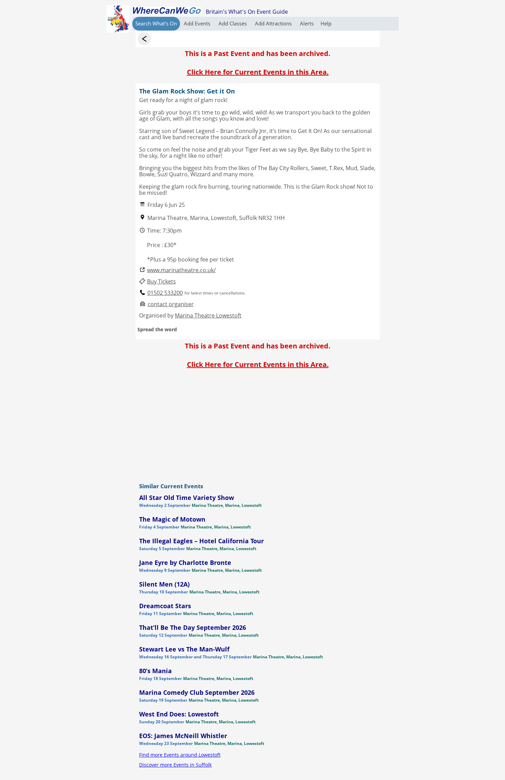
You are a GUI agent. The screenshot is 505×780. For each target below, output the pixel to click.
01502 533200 (165, 293)
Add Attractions (274, 23)
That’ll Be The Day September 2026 (192, 627)
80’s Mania (155, 671)
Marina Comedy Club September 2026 (197, 692)
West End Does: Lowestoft (179, 714)
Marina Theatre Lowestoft (208, 315)
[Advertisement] (258, 424)
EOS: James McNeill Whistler (183, 736)
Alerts (307, 23)
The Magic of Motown (172, 519)
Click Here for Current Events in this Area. (258, 72)
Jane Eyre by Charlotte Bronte (185, 562)
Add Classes (233, 23)
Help (326, 23)
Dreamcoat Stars (165, 606)
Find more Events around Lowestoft (180, 754)
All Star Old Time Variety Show (186, 497)
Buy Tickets (161, 281)
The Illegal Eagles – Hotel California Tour (201, 541)
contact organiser (171, 304)
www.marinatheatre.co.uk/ (181, 270)
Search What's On (156, 23)
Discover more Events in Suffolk (175, 764)
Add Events (198, 23)
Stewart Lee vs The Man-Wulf (184, 649)
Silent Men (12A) (164, 584)
